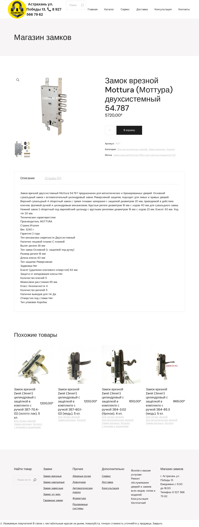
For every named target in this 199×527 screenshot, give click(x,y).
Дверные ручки (82, 476)
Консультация (110, 488)
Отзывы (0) (53, 178)
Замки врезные (157, 149)
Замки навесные (53, 488)
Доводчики (79, 482)
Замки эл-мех (51, 494)
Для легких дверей (25, 421)
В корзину (129, 130)
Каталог (171, 149)
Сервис (106, 476)
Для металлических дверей (132, 149)
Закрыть (157, 523)
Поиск (35, 479)
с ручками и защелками (27, 427)
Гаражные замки (53, 500)
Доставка (107, 482)
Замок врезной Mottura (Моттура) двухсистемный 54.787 (144, 155)
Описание (27, 178)
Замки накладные (54, 482)
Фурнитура (79, 498)
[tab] (29, 178)
